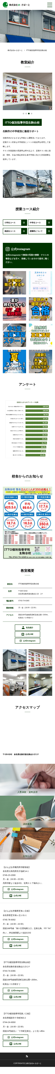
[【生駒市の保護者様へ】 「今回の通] (40, 335)
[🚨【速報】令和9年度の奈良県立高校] (40, 361)
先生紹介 (29, 627)
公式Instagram (20, 249)
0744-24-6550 (9, 1022)
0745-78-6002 (9, 920)
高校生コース (10, 231)
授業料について (36, 231)
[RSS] (27, 1056)
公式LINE (29, 634)
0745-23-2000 (9, 875)
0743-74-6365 (23, 601)
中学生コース (35, 223)
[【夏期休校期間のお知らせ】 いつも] (40, 282)
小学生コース (10, 223)
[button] (23, 113)
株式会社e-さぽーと (15, 50)
